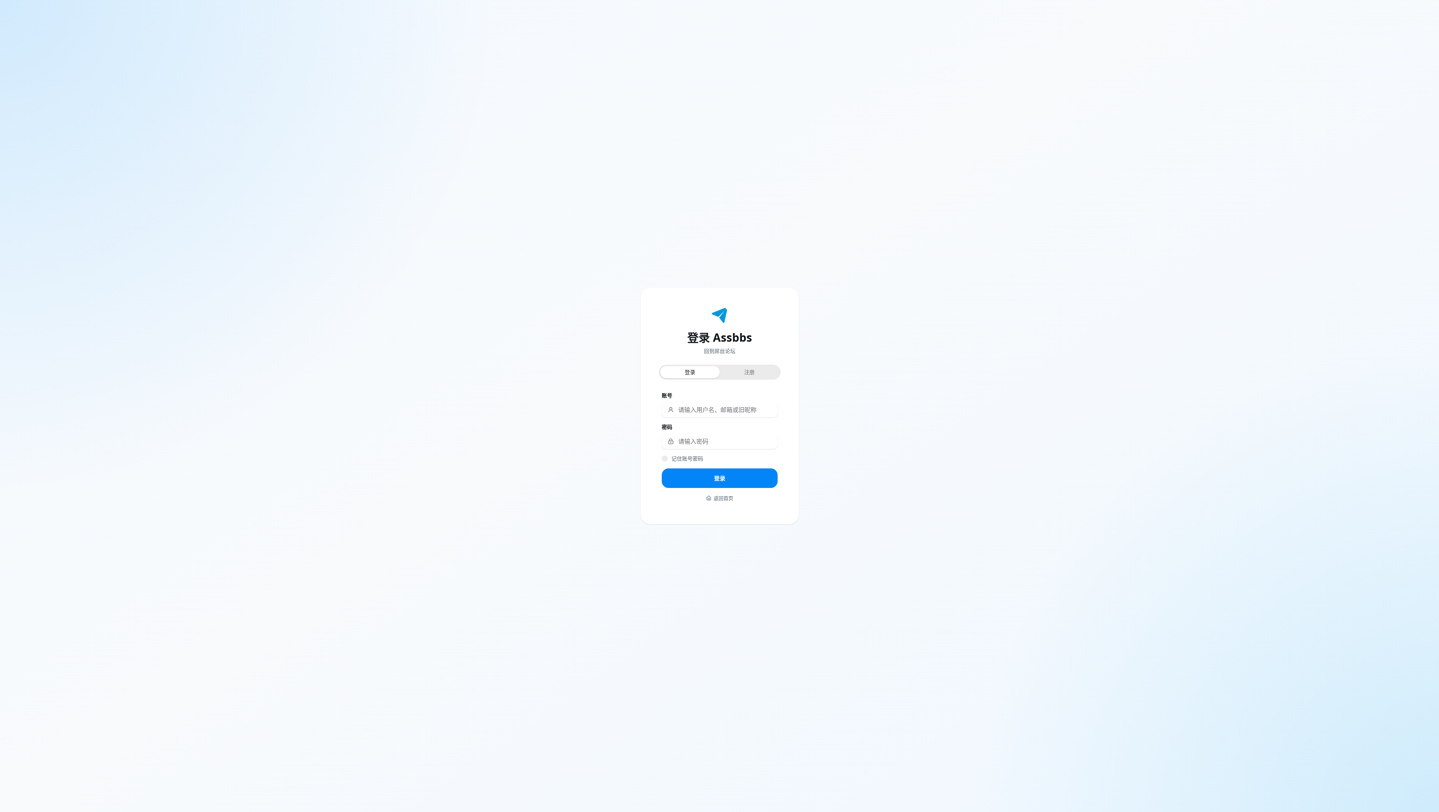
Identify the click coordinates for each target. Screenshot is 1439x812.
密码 (667, 426)
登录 (719, 478)
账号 (667, 395)
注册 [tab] (749, 372)
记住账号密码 (687, 458)
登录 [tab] (690, 372)
